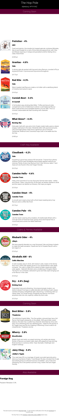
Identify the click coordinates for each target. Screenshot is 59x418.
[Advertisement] (29, 26)
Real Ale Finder (22, 410)
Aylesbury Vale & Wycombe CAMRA (32, 414)
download (51, 410)
